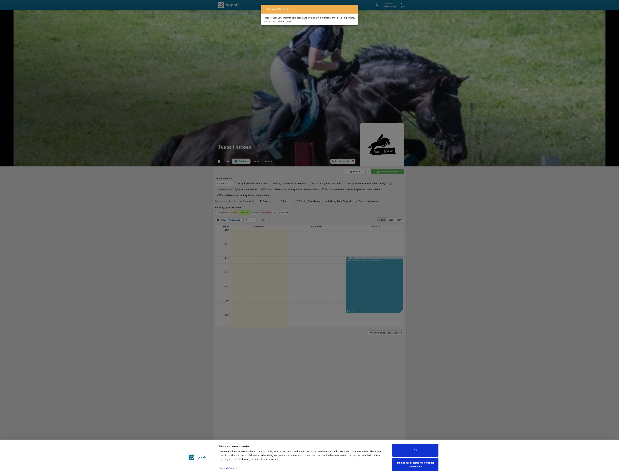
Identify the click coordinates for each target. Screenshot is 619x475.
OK (415, 450)
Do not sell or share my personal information (415, 464)
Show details (226, 468)
